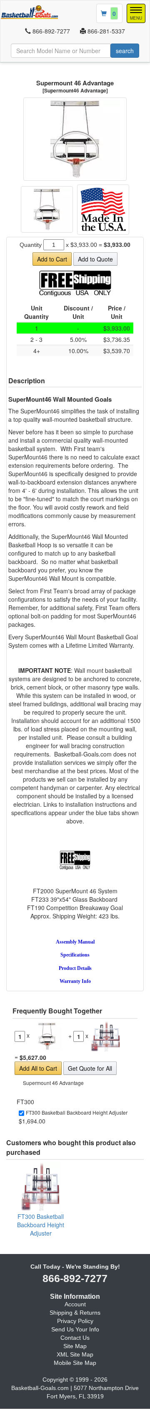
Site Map (75, 1346)
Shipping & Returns (75, 1312)
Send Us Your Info (75, 1329)
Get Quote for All (90, 1068)
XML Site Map (75, 1354)
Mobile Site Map (75, 1362)
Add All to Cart (38, 1068)
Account (75, 1304)
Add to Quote (95, 259)
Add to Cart (52, 259)
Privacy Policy (75, 1321)
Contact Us (75, 1337)
